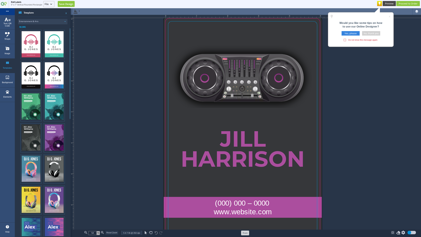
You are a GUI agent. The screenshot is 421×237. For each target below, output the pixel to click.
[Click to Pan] (150, 232)
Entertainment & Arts (28, 21)
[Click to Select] (146, 232)
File (47, 4)
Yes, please (351, 33)
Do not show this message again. (363, 40)
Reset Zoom (111, 233)
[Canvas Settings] (403, 233)
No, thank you (371, 33)
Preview (389, 3)
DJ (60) (22, 27)
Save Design (66, 4)
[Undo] (156, 233)
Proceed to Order (408, 3)
